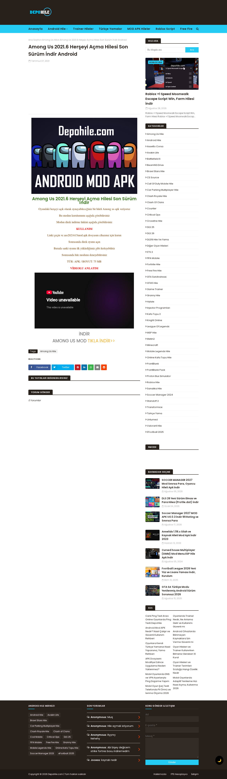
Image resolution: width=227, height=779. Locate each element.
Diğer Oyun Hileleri (157, 245)
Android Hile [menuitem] (57, 29)
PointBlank (153, 363)
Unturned (152, 419)
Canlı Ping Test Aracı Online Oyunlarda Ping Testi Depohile (158, 619)
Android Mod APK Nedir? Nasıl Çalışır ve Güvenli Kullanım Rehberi (157, 633)
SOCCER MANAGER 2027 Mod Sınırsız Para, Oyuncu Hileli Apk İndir (178, 483)
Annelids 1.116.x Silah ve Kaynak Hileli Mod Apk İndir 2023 (179, 535)
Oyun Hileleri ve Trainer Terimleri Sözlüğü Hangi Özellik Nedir (185, 668)
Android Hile (154, 140)
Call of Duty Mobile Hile (160, 183)
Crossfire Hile (154, 221)
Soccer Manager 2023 (42, 753)
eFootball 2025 (155, 432)
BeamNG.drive (155, 165)
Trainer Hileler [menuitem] (83, 29)
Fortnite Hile (153, 264)
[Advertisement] (84, 87)
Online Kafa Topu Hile (159, 357)
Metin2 (151, 339)
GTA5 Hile (152, 283)
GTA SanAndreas (157, 276)
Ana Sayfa (34, 39)
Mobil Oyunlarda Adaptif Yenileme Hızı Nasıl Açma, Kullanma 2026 (185, 683)
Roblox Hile (153, 382)
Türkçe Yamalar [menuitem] (110, 29)
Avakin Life (153, 152)
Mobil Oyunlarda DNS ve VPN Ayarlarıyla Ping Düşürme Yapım (157, 677)
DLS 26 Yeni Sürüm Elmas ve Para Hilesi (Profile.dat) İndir (180, 500)
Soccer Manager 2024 (160, 394)
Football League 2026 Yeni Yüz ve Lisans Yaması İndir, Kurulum (179, 572)
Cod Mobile (36, 736)
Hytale (150, 301)
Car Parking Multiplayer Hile (162, 190)
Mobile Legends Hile (158, 351)
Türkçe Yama (154, 413)
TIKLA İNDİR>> (101, 341)
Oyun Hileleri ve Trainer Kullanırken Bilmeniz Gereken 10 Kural (184, 652)
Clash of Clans (155, 202)
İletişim (195, 774)
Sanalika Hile (154, 388)
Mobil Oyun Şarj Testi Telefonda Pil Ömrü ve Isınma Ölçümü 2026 (158, 689)
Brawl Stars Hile (156, 171)
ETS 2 (150, 252)
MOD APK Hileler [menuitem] (138, 29)
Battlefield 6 (153, 159)
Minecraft (152, 345)
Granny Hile (153, 295)
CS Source (153, 177)
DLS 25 (150, 227)
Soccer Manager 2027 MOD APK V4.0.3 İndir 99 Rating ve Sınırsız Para (180, 516)
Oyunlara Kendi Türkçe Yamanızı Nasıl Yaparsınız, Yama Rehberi (157, 649)
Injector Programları (158, 308)
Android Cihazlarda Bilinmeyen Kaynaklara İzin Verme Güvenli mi (184, 637)
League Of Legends (158, 326)
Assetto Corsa (155, 146)
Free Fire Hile (154, 270)
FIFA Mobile (153, 258)
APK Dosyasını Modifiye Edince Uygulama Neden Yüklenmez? (155, 664)
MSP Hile (152, 332)
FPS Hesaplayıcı (179, 774)
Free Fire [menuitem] (186, 29)
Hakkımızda (160, 774)
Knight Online (154, 320)
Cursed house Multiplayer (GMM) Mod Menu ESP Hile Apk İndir (178, 553)
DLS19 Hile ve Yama (158, 239)
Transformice (154, 407)
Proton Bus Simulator (159, 376)
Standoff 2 (153, 401)
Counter (151, 208)
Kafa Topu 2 (154, 314)
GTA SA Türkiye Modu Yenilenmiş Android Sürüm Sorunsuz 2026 (178, 590)
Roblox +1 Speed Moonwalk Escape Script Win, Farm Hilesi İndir (169, 99)
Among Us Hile (50, 39)
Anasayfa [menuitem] (35, 29)
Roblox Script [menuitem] (165, 29)
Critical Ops (153, 214)
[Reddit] (104, 367)
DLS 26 (150, 233)
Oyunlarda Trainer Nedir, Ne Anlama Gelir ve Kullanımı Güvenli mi (183, 621)
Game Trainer (155, 289)
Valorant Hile (154, 425)
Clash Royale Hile (157, 196)
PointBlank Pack (156, 370)
